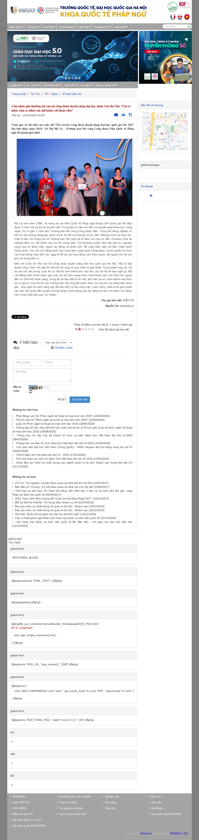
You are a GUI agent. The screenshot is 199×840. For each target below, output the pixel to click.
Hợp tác (84, 27)
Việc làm (109, 808)
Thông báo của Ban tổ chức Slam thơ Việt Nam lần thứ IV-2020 (55, 443)
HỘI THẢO (69, 85)
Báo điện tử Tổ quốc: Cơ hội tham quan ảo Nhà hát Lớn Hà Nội (54, 486)
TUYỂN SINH (66, 27)
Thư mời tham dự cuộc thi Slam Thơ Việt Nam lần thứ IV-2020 (54, 458)
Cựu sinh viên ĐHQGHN (165, 814)
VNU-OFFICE (20, 802)
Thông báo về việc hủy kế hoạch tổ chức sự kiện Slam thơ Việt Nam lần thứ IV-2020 (74, 435)
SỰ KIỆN (85, 85)
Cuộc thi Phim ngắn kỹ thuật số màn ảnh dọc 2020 (47, 423)
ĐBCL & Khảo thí (106, 85)
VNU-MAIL (18, 796)
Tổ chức (32, 27)
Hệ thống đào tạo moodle (73, 796)
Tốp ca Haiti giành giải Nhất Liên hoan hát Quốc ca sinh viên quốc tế (57, 518)
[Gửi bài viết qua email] (116, 114)
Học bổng (110, 802)
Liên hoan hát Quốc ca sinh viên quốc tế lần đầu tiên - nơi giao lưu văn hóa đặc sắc (74, 521)
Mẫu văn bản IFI (22, 814)
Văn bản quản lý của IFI (26, 819)
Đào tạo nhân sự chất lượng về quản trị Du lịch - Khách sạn (51, 506)
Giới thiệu (16, 27)
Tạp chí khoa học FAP (71, 814)
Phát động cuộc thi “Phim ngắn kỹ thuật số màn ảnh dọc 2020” (54, 415)
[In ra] (124, 114)
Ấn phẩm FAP (51, 85)
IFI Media (147, 186)
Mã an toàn (17, 388)
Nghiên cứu (101, 27)
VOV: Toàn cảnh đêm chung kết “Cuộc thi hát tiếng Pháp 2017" (53, 498)
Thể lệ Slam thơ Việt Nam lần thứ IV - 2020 (42, 454)
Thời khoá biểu (67, 802)
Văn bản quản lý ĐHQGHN (28, 825)
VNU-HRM (18, 808)
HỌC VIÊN (120, 27)
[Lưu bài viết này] (131, 114)
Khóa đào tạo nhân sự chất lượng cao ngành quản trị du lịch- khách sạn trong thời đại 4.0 (74, 462)
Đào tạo (48, 27)
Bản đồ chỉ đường (152, 105)
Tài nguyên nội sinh (70, 808)
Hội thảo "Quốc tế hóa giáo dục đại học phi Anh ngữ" (47, 514)
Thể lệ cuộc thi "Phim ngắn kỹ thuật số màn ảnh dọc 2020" (52, 419)
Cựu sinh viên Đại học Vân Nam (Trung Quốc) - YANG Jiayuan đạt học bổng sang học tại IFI (74, 447)
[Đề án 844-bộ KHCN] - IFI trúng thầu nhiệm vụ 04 (46, 502)
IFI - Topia (32, 85)
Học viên (156, 802)
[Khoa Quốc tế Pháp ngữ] (34, 10)
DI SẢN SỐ (15, 85)
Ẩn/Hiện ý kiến (64, 347)
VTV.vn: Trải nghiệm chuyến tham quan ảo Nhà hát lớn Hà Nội (53, 483)
